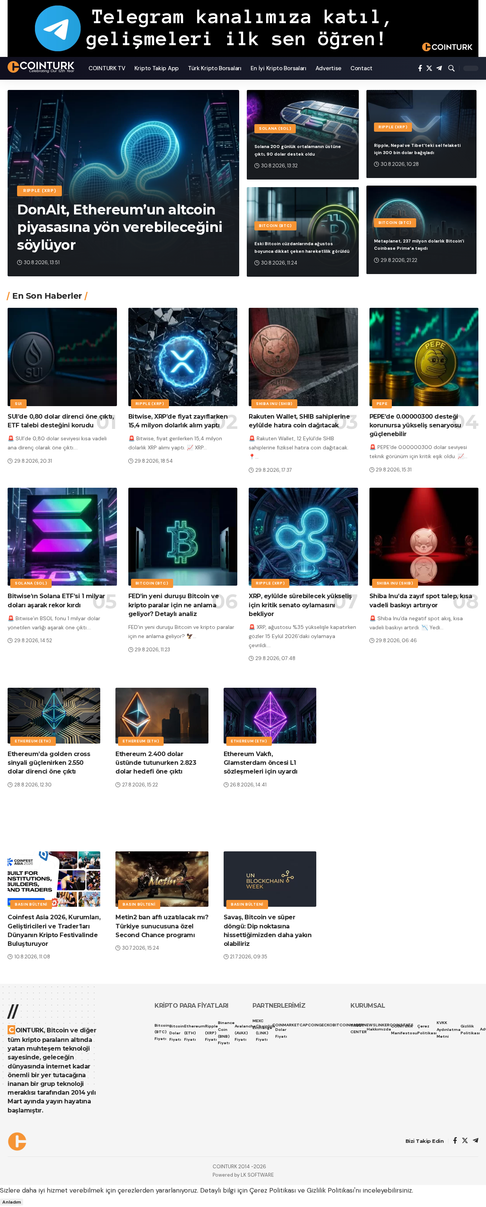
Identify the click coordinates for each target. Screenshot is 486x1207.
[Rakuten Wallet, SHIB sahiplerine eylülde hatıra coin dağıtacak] (303, 357)
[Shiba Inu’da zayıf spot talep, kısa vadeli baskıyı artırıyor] (424, 537)
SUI (18, 403)
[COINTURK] (42, 67)
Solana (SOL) (275, 128)
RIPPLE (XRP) (39, 191)
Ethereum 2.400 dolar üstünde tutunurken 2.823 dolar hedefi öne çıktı (155, 762)
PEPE (382, 403)
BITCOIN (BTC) (275, 225)
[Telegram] (439, 68)
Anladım (11, 1202)
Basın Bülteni (31, 904)
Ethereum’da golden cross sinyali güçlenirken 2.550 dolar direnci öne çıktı (49, 762)
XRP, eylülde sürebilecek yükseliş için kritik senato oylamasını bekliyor (300, 604)
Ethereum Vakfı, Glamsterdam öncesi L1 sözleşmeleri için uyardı (261, 762)
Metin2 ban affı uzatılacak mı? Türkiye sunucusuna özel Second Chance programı (161, 926)
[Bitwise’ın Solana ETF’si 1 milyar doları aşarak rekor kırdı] (62, 537)
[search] (451, 68)
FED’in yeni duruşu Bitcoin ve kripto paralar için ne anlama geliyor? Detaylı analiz (173, 604)
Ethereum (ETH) (33, 741)
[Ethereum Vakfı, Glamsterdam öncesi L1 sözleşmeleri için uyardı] (270, 716)
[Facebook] (420, 68)
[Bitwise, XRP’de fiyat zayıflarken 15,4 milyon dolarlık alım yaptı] (183, 357)
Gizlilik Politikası (330, 1190)
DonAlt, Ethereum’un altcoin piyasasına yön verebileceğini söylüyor (119, 227)
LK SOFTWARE (257, 1175)
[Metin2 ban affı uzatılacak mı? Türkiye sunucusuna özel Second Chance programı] (161, 879)
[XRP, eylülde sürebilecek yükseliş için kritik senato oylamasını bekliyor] (303, 537)
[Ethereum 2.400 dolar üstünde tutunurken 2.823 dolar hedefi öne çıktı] (161, 716)
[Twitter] (429, 68)
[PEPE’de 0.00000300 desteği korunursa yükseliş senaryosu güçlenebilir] (424, 357)
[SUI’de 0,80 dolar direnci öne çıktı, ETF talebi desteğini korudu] (62, 357)
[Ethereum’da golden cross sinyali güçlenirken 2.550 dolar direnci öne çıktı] (54, 716)
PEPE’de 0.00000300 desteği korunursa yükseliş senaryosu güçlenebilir (415, 425)
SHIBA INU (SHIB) (274, 403)
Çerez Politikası (272, 1190)
